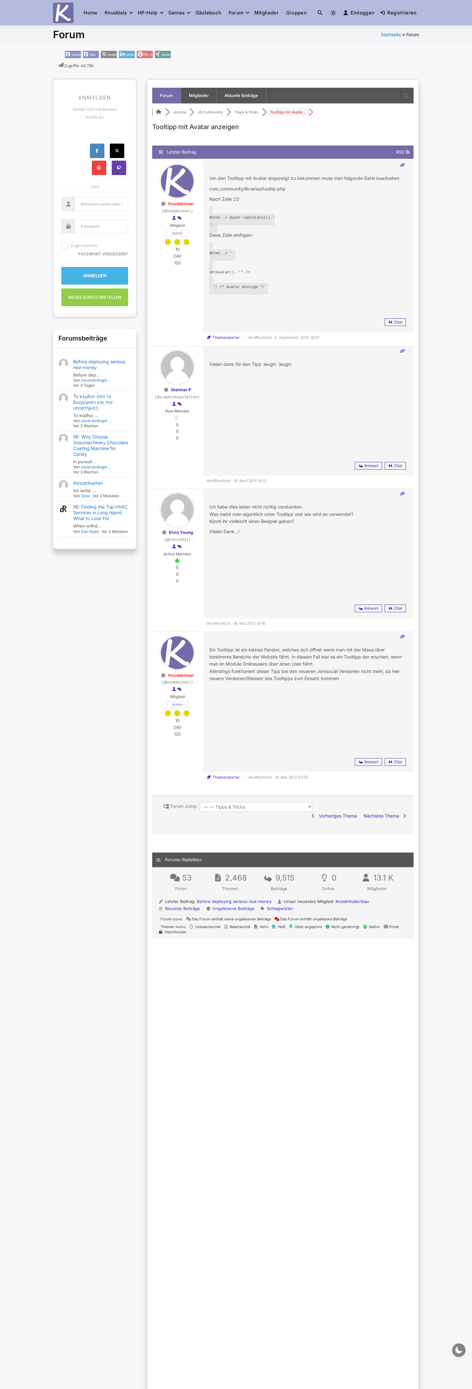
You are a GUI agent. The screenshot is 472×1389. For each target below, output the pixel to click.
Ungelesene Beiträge (233, 908)
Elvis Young (181, 532)
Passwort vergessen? (103, 254)
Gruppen (296, 13)
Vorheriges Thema (336, 815)
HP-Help (148, 13)
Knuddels (116, 13)
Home (90, 13)
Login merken (84, 245)
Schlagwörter (280, 908)
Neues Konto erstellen (94, 297)
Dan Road (90, 531)
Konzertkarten (88, 483)
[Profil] (174, 218)
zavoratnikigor (94, 380)
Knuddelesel (181, 203)
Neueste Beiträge (182, 908)
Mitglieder (266, 13)
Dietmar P (181, 389)
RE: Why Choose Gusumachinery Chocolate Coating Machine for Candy (100, 445)
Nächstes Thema (382, 815)
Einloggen (362, 13)
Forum (236, 13)
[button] (320, 12)
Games (176, 13)
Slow (85, 495)
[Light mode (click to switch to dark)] (333, 13)
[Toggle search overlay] (320, 13)
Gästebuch (209, 13)
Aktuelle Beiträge (241, 95)
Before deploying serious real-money (234, 901)
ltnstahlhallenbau (352, 901)
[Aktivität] (179, 218)
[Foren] (159, 112)
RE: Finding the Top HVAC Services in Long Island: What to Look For (100, 512)
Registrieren (402, 13)
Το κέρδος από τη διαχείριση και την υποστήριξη (93, 402)
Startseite (391, 34)
